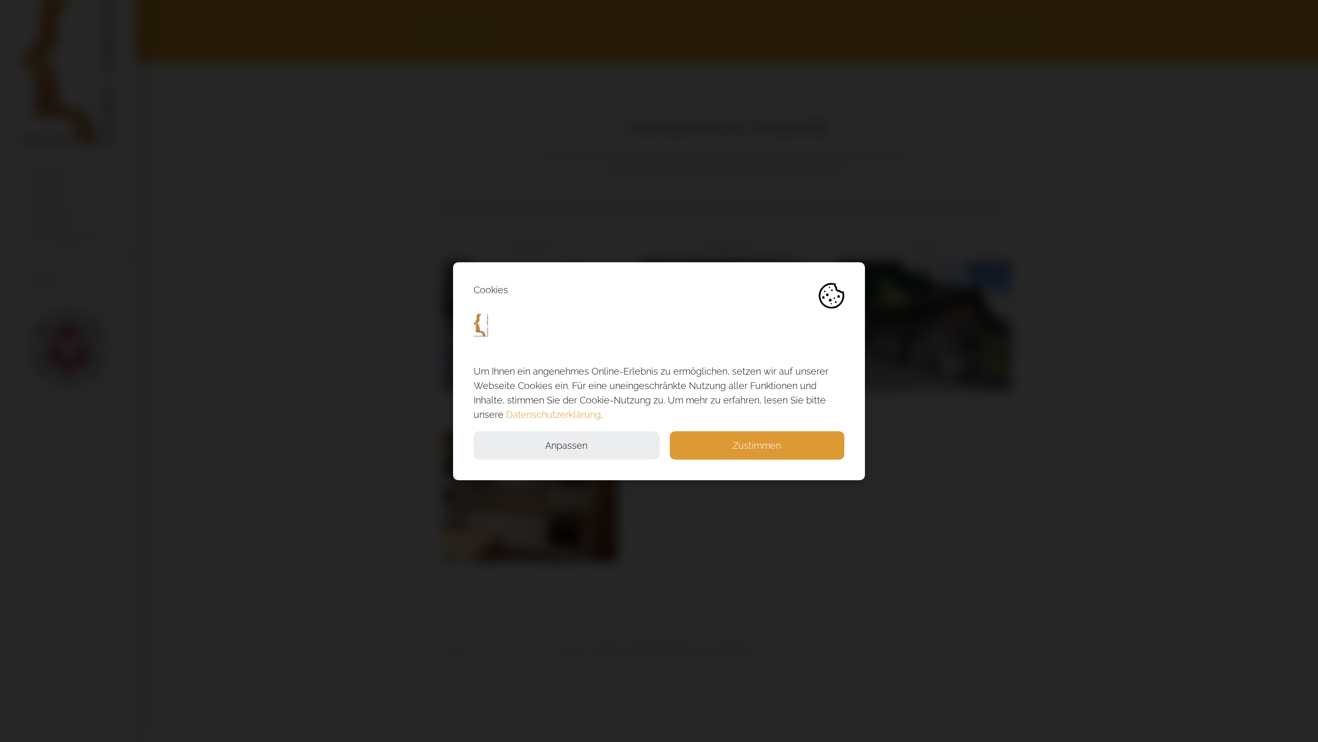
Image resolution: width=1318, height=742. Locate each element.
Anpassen (566, 445)
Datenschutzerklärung (553, 414)
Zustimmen (757, 445)
